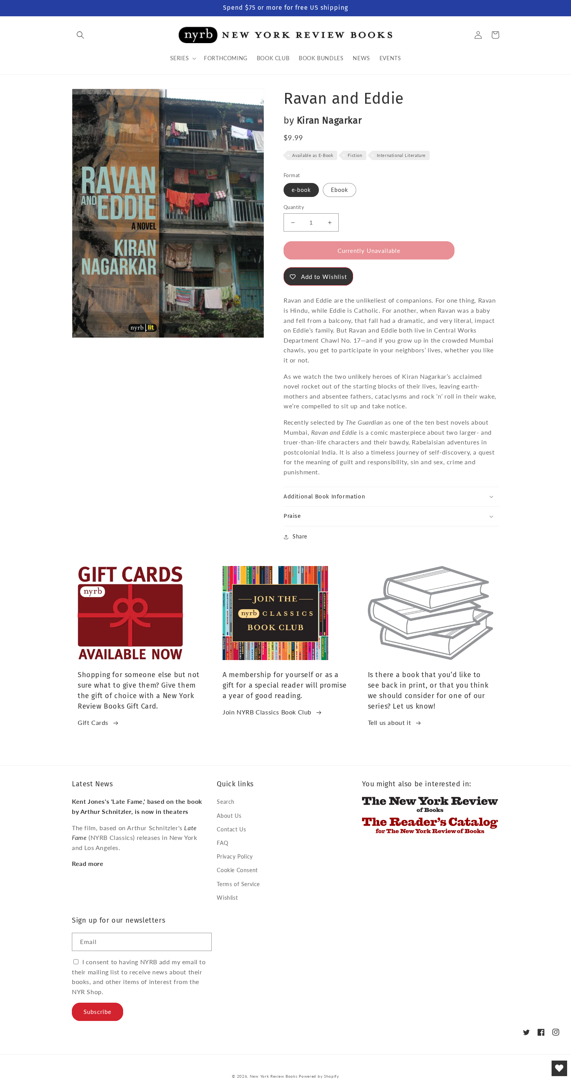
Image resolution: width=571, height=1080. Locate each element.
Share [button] (299, 536)
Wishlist (227, 897)
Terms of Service (238, 884)
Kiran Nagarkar (329, 120)
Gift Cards (93, 722)
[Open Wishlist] (559, 1068)
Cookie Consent (237, 870)
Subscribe (97, 1011)
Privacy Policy (234, 856)
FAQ (222, 843)
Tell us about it (389, 722)
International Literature (401, 155)
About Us (229, 815)
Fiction (355, 155)
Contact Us (231, 829)
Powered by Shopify (319, 1076)
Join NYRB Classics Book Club (267, 712)
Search (226, 801)
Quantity (294, 207)
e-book (301, 189)
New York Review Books (274, 1076)
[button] (80, 35)
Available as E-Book (312, 155)
